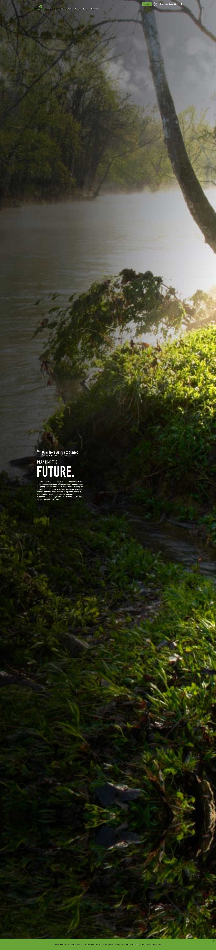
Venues (85, 9)
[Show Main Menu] (181, 9)
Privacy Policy (157, 944)
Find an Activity (66, 9)
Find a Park (53, 9)
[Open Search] (181, 4)
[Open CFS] (155, 4)
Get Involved (95, 9)
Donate (147, 4)
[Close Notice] (214, 941)
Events (77, 9)
